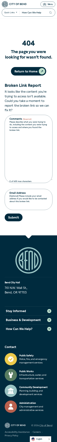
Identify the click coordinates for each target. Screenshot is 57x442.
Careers (37, 432)
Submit (13, 217)
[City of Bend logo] (14, 4)
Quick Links (9, 12)
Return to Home (26, 71)
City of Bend (45, 425)
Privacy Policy (11, 435)
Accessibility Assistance (17, 432)
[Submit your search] (50, 12)
